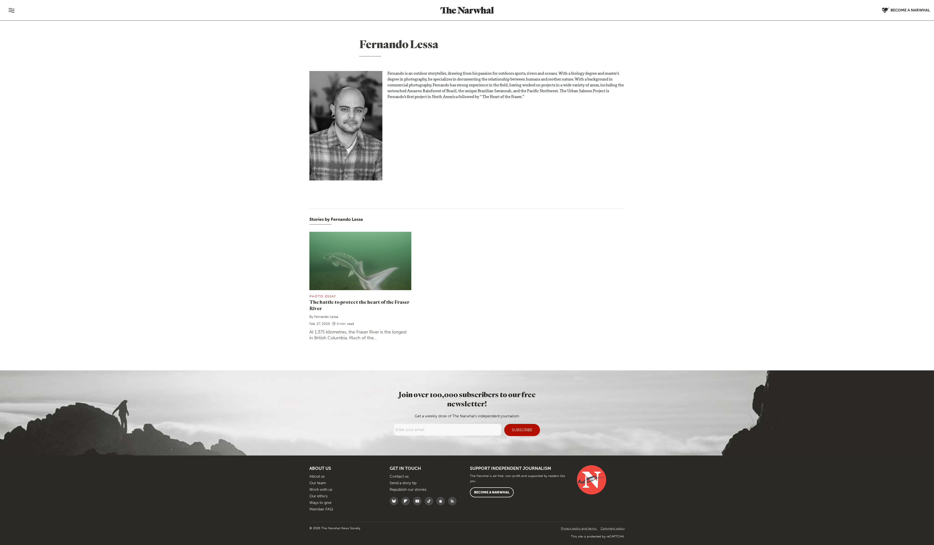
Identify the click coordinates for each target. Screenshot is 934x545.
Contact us (399, 476)
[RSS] (453, 501)
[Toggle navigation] (11, 10)
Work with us (320, 489)
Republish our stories (408, 489)
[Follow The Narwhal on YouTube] (418, 501)
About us (317, 476)
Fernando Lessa (326, 317)
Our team (317, 483)
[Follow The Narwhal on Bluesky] (395, 501)
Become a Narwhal (492, 492)
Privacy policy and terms (579, 528)
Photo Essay (322, 296)
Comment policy (613, 528)
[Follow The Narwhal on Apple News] (441, 501)
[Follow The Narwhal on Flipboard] (406, 501)
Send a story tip (403, 483)
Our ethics (318, 496)
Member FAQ (321, 509)
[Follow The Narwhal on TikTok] (430, 501)
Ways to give (320, 502)
